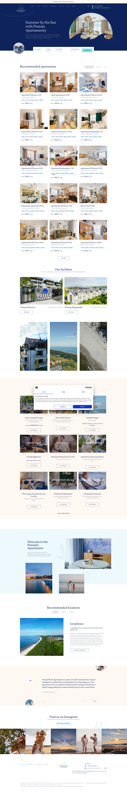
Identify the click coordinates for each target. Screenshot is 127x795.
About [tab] (83, 392)
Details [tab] (63, 392)
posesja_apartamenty (64, 723)
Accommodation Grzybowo (62, 786)
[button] (89, 6)
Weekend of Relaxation (63, 494)
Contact (74, 6)
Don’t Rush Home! (63, 418)
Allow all (82, 406)
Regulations (30, 784)
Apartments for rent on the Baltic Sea (46, 786)
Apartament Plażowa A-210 (32, 168)
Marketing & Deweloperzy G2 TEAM (99, 783)
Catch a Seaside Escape (34, 418)
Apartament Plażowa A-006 (32, 242)
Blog (67, 6)
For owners (58, 784)
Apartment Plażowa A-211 (31, 95)
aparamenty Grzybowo (79, 650)
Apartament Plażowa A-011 (61, 206)
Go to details (33, 430)
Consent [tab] (44, 392)
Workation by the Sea (92, 494)
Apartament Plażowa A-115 (32, 132)
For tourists (29, 764)
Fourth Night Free (34, 457)
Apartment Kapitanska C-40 (62, 168)
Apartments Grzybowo (39, 784)
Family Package (92, 418)
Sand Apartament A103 (60, 95)
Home (32, 6)
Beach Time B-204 (88, 206)
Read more (26, 312)
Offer (38, 6)
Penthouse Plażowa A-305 (61, 132)
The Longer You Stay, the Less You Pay (34, 495)
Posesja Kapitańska (74, 307)
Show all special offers (63, 513)
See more (63, 258)
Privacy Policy (23, 784)
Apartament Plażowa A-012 (91, 168)
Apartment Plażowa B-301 (61, 242)
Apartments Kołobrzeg (50, 784)
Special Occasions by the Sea (92, 457)
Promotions (53, 6)
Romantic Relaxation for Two (63, 457)
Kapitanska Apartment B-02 (32, 206)
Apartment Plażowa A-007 (91, 242)
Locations (45, 6)
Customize (62, 406)
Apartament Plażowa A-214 (91, 95)
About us (61, 6)
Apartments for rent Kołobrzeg (77, 786)
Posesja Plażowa (28, 307)
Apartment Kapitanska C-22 (92, 132)
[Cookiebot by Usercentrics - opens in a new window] (86, 388)
